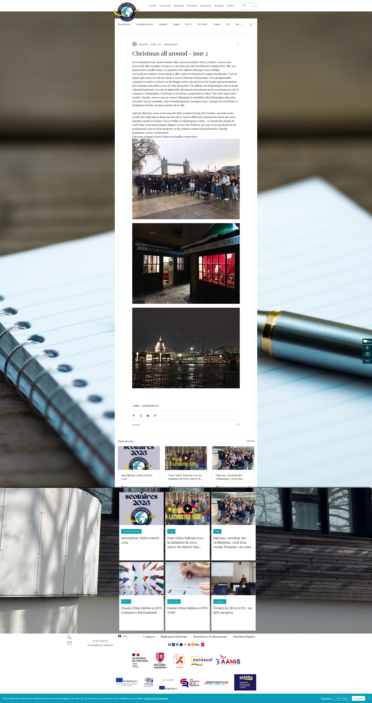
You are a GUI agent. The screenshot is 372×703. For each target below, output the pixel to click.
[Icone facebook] (177, 644)
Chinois (216, 24)
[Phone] (69, 637)
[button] (250, 24)
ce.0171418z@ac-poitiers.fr (100, 645)
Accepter (358, 698)
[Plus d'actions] (238, 44)
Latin (171, 531)
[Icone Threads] (173, 644)
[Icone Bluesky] (169, 644)
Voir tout (250, 440)
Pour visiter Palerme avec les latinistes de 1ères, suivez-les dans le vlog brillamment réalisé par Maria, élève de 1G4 (185, 476)
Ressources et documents (210, 636)
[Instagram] (185, 644)
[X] (181, 644)
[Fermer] (368, 698)
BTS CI (188, 24)
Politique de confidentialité (156, 698)
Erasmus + (220, 601)
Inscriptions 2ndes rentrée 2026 (136, 476)
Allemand (163, 24)
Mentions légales (244, 636)
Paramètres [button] (326, 698)
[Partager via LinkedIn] (147, 415)
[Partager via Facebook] (133, 415)
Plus (237, 24)
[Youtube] (189, 644)
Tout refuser (342, 698)
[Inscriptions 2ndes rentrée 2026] (139, 458)
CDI (228, 24)
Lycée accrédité (167, 680)
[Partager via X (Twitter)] (140, 415)
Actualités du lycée (144, 24)
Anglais (176, 24)
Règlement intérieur (174, 636)
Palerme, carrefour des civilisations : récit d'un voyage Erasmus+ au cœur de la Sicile (233, 476)
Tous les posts (124, 24)
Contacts (149, 636)
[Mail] (69, 643)
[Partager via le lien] (155, 415)
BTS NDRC (203, 24)
